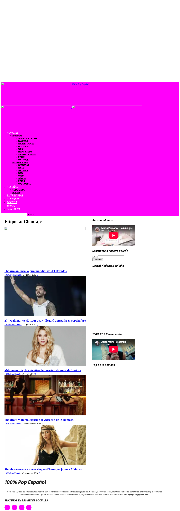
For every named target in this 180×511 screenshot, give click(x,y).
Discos (16, 192)
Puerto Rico (24, 183)
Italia (21, 175)
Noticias (12, 132)
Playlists (13, 199)
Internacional (20, 162)
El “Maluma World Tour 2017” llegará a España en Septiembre (45, 320)
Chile (21, 167)
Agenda (12, 202)
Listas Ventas (25, 151)
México (22, 178)
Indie (20, 149)
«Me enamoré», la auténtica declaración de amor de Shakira (42, 370)
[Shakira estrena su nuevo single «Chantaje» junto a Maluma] (45, 464)
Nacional (17, 135)
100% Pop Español (13, 275)
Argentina (23, 165)
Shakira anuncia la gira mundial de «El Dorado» (35, 271)
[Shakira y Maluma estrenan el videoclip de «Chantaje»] (45, 414)
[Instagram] (21, 507)
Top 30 (11, 205)
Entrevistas (15, 195)
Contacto (13, 209)
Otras (21, 157)
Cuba (20, 173)
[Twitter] (14, 507)
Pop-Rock (23, 159)
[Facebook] (7, 507)
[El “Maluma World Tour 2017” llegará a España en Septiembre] (45, 315)
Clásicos (23, 141)
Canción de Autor (27, 138)
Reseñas (12, 186)
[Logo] (36, 107)
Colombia (23, 170)
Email (95, 257)
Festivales (23, 146)
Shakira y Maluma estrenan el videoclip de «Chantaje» (39, 419)
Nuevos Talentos (27, 154)
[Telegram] (29, 507)
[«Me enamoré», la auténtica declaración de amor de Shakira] (45, 365)
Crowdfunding (26, 143)
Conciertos (18, 189)
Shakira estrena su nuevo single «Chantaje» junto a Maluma (43, 469)
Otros (21, 181)
